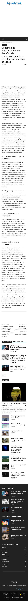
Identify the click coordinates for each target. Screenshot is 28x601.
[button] (2, 39)
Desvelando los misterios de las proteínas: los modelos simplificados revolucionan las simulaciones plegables (20, 330)
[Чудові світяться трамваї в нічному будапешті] (5, 529)
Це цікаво (9, 593)
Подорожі (12, 594)
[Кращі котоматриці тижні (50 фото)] (5, 467)
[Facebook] (3, 68)
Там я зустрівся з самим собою (14, 403)
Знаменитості (22, 593)
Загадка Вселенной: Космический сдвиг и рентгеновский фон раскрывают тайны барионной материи (16, 449)
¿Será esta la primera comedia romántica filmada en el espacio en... (18, 493)
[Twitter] (6, 68)
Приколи (15, 593)
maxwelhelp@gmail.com (19, 589)
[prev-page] (3, 375)
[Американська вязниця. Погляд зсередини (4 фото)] (5, 440)
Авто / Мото (5, 594)
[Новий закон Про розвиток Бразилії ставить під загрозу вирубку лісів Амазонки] (5, 459)
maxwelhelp (4, 405)
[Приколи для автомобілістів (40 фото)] (5, 537)
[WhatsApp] (13, 68)
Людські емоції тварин (17, 431)
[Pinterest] (10, 68)
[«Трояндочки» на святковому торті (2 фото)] (5, 425)
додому (3, 42)
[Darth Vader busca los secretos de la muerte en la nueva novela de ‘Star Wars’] (5, 368)
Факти (17, 594)
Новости (4, 593)
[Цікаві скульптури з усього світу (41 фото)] (5, 418)
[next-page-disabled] (5, 375)
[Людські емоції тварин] (5, 433)
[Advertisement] (14, 22)
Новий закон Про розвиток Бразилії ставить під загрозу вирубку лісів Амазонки (18, 458)
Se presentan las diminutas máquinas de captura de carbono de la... (17, 501)
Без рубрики (9, 42)
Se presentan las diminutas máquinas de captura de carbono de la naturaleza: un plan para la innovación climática (18, 358)
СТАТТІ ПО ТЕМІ (6, 341)
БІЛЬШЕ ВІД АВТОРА (18, 341)
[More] (17, 68)
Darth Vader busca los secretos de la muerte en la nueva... (18, 509)
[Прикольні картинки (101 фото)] (5, 522)
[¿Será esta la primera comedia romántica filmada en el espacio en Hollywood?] (5, 347)
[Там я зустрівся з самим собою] (14, 392)
